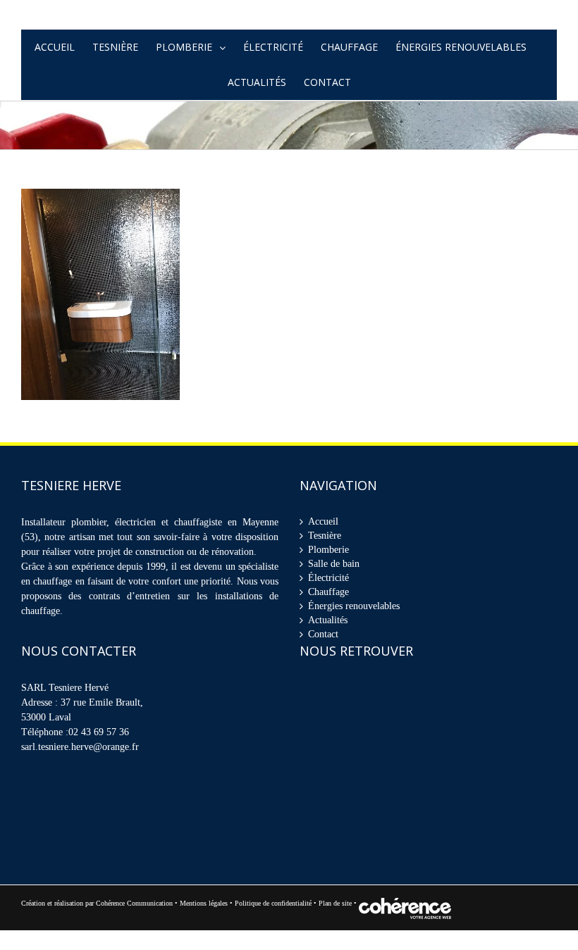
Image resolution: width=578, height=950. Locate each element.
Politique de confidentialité (273, 923)
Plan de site (336, 923)
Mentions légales (204, 923)
